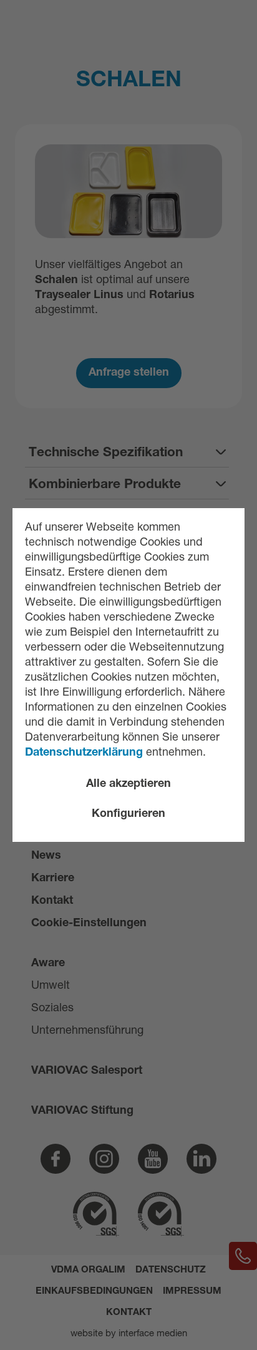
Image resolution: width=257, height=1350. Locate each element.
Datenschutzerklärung (85, 753)
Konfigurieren (128, 814)
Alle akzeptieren (128, 784)
